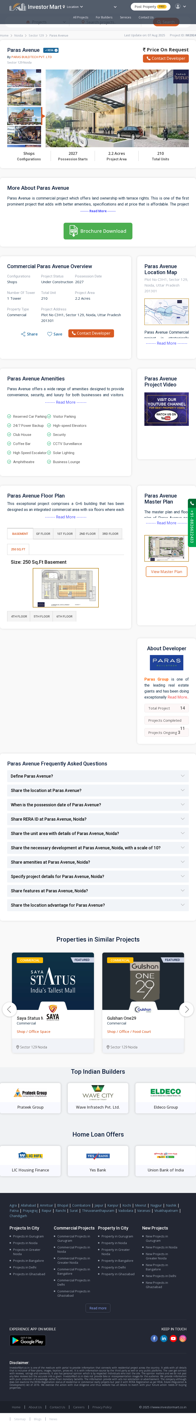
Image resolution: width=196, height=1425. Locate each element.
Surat (74, 1210)
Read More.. (178, 697)
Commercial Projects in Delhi (73, 1282)
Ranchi (60, 1210)
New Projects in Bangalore (157, 1267)
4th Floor (19, 616)
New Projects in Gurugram (157, 1238)
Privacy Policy (102, 1407)
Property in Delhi (114, 1267)
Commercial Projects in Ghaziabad (73, 1293)
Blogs (37, 1419)
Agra (13, 1205)
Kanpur (112, 1205)
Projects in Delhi (24, 1267)
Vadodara (125, 1210)
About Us (35, 1407)
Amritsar (46, 1205)
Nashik (171, 1205)
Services (125, 17)
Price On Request (167, 49)
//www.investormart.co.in (168, 1407)
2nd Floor (87, 534)
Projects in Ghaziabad (29, 1274)
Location (73, 7)
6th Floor (64, 616)
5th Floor (42, 616)
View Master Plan (166, 571)
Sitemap (20, 1419)
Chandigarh (18, 1216)
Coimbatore (81, 1205)
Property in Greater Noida (116, 1251)
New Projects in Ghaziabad (157, 1284)
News (53, 1419)
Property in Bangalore (117, 1260)
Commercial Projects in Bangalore (73, 1271)
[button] (186, 1009)
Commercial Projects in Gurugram (73, 1238)
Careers (78, 1407)
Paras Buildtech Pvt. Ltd (31, 57)
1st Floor (65, 534)
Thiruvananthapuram (98, 1210)
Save (58, 334)
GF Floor (43, 534)
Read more (98, 1308)
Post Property (150, 6)
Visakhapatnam (166, 1210)
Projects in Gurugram (28, 1236)
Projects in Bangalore (28, 1260)
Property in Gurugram (117, 1236)
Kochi (126, 1205)
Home (4, 35)
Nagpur (156, 1205)
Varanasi (143, 1210)
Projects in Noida (25, 1243)
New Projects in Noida (161, 1247)
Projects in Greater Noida (26, 1251)
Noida (18, 35)
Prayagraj (30, 1210)
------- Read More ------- (98, 211)
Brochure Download (103, 231)
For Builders (104, 17)
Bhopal (62, 1205)
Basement (20, 534)
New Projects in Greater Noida (157, 1256)
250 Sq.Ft (18, 549)
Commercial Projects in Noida (73, 1249)
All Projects (80, 17)
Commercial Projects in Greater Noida (73, 1260)
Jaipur (99, 1205)
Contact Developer (168, 58)
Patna (14, 1210)
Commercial (29, 960)
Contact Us (146, 17)
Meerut (140, 1205)
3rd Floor (110, 534)
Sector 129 (36, 35)
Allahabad (28, 1205)
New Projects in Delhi (161, 1276)
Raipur (46, 1210)
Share (32, 334)
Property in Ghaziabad (118, 1274)
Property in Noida (114, 1243)
